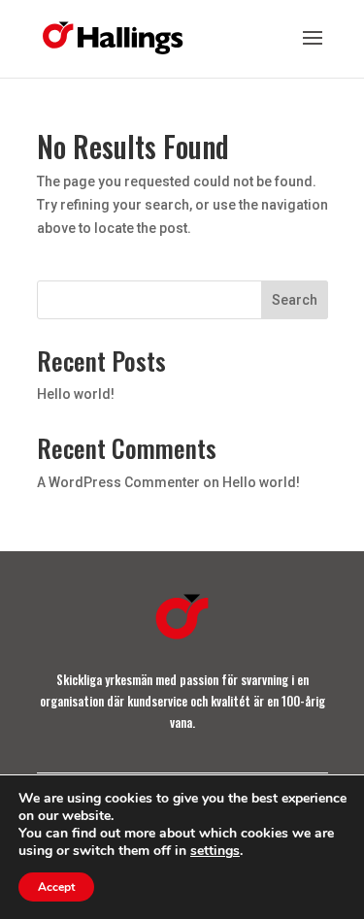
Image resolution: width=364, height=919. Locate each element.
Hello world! (76, 394)
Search (294, 300)
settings (215, 851)
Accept (56, 887)
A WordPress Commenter (118, 482)
